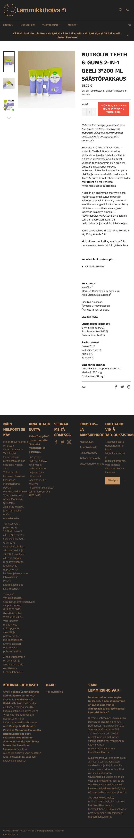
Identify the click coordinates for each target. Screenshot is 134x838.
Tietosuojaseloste (90, 458)
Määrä (85, 104)
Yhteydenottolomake (92, 464)
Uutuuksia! (28, 25)
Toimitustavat (88, 447)
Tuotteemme (50, 25)
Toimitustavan (97, 91)
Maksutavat (86, 442)
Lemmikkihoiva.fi (19, 830)
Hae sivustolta (54, 692)
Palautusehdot (88, 453)
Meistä (72, 25)
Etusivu (8, 25)
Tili (129, 25)
